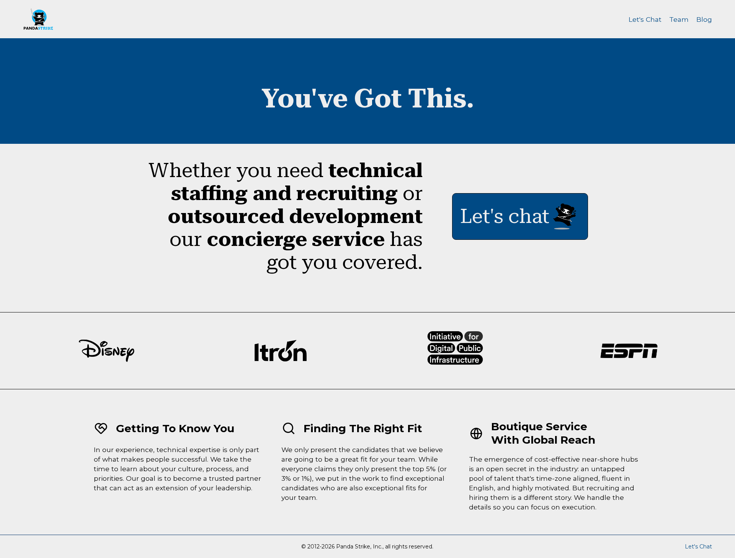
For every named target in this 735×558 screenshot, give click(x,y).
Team (679, 19)
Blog (704, 19)
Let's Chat (645, 19)
